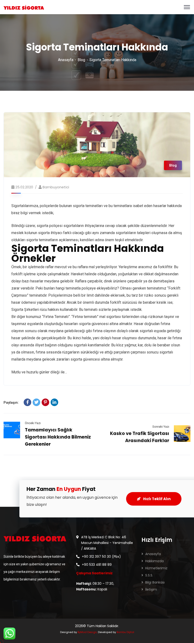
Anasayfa (65, 60)
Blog (81, 60)
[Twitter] (36, 402)
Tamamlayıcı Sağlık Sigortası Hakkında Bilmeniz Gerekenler (58, 437)
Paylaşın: (11, 402)
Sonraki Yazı (160, 426)
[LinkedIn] (54, 402)
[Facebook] (27, 402)
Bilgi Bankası (155, 582)
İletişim (151, 589)
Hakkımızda (154, 561)
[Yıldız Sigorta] (24, 7)
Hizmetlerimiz (156, 568)
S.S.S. (149, 575)
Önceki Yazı (33, 423)
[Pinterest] (45, 402)
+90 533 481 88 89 (97, 564)
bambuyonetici (56, 187)
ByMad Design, (87, 632)
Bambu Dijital (125, 632)
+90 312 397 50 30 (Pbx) (101, 556)
